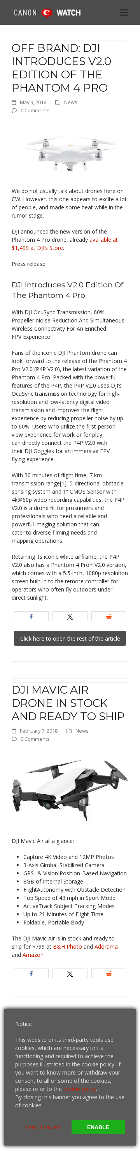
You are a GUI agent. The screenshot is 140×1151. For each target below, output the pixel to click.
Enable (98, 1127)
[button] (124, 12)
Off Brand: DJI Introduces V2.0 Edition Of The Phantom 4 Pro (61, 67)
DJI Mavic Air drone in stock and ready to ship (68, 703)
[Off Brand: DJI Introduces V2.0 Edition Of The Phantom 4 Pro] (70, 146)
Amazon (33, 954)
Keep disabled (42, 1127)
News (70, 102)
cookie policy (79, 1089)
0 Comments (35, 110)
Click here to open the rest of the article (70, 638)
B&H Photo (67, 946)
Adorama (106, 946)
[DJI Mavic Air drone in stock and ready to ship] (70, 785)
